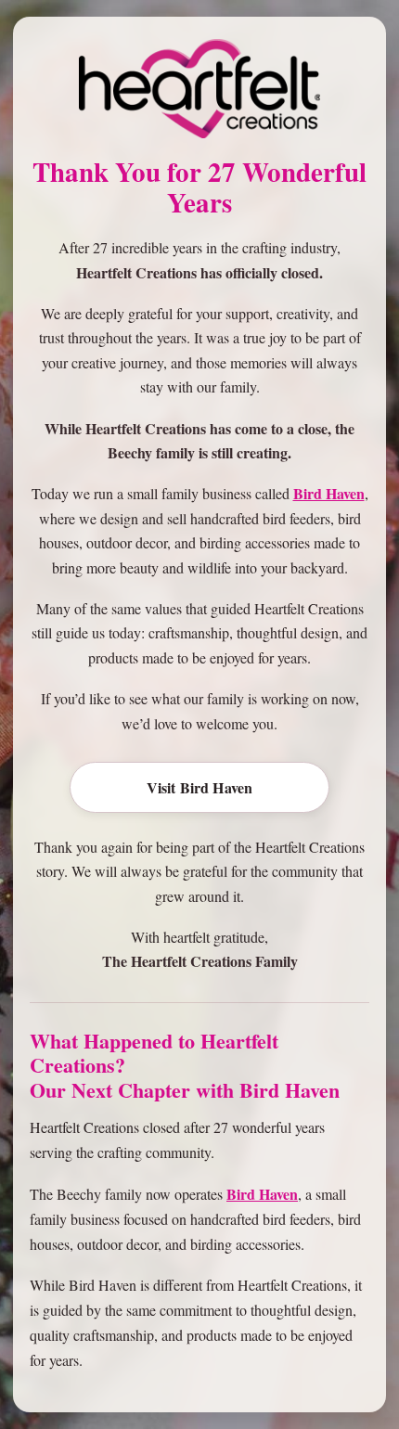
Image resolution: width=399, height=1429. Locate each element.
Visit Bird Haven (200, 787)
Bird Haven (329, 493)
